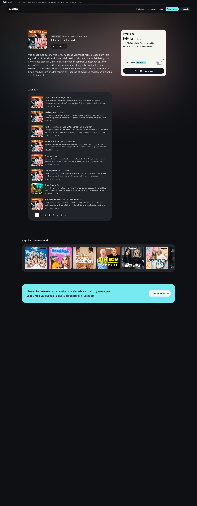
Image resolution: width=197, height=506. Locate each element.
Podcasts (140, 9)
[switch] (159, 63)
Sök (161, 9)
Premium (128, 33)
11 (61, 215)
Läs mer (80, 2)
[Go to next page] (66, 215)
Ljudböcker (152, 9)
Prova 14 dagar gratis (144, 71)
